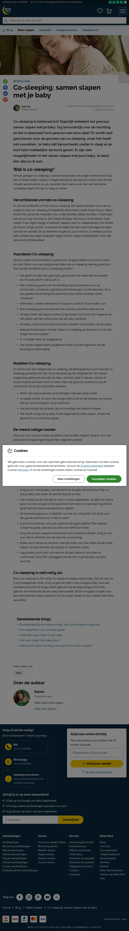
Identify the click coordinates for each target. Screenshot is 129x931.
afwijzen (23, 470)
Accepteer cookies (104, 479)
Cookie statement (91, 466)
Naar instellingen (69, 479)
